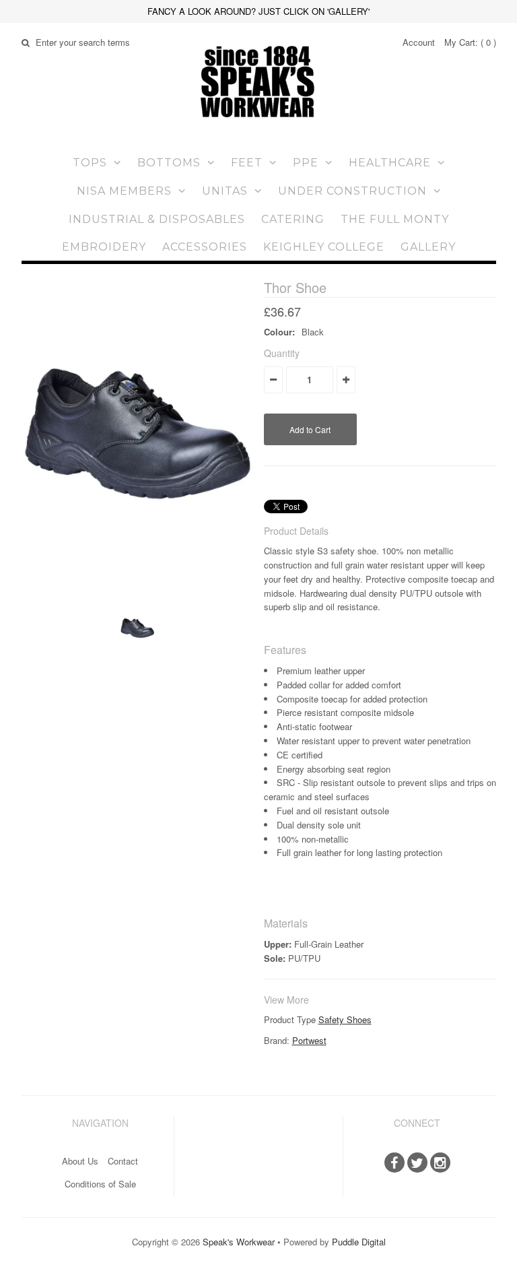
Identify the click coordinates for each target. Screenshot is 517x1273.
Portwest (309, 1040)
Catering (292, 219)
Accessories (204, 246)
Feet (247, 162)
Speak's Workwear (239, 1241)
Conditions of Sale (100, 1183)
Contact (123, 1160)
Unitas (225, 191)
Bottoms (169, 162)
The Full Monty (395, 219)
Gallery (428, 246)
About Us (80, 1160)
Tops (90, 162)
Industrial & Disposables (157, 219)
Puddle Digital (359, 1241)
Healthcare (390, 162)
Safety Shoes (345, 1019)
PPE (305, 162)
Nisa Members (124, 191)
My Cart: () (470, 42)
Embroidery (104, 246)
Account (419, 42)
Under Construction (352, 191)
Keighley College (323, 246)
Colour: (279, 331)
